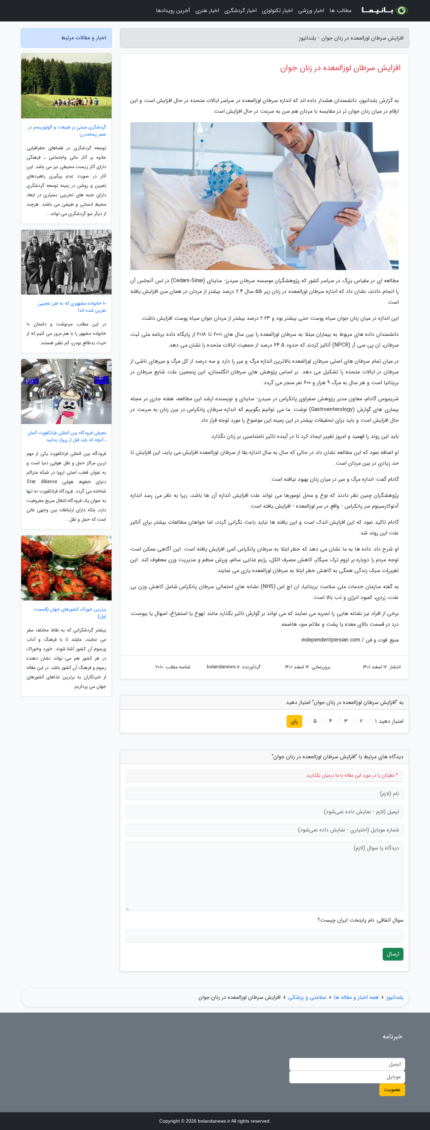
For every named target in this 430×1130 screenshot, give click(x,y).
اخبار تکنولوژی (277, 10)
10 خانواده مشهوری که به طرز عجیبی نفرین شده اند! (72, 307)
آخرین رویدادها (173, 10)
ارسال (393, 954)
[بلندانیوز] (384, 11)
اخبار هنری (207, 10)
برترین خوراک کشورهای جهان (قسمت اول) (70, 613)
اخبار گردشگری (240, 10)
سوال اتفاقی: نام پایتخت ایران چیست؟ (360, 920)
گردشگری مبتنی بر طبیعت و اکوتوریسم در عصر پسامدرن (67, 131)
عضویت (392, 1089)
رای (294, 721)
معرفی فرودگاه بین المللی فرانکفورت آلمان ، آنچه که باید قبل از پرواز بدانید (67, 436)
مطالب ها (340, 10)
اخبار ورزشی (311, 10)
